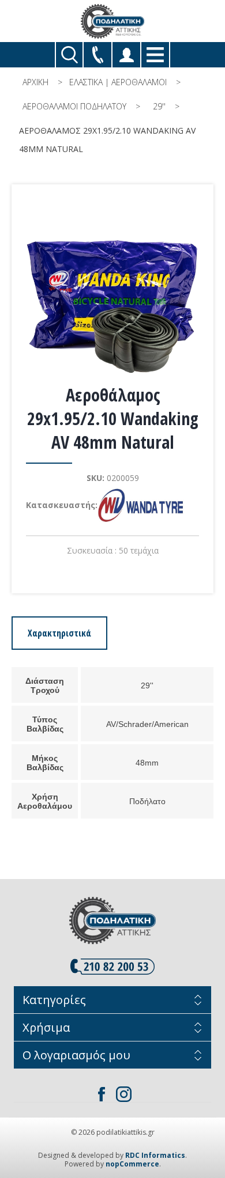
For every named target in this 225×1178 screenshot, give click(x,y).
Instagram (123, 1094)
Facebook (101, 1094)
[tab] (59, 633)
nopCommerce (132, 1164)
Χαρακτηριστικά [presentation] (59, 633)
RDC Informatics (155, 1155)
